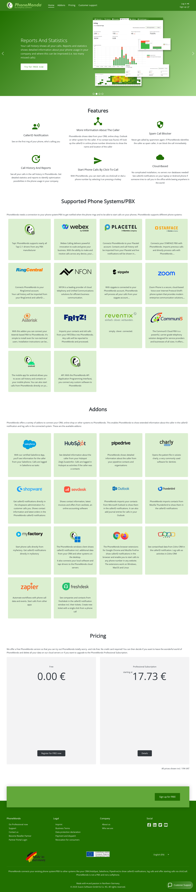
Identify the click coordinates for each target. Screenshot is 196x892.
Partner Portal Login (18, 839)
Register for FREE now (51, 753)
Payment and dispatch (65, 836)
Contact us (13, 832)
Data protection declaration (68, 832)
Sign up (183, 7)
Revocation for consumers (67, 839)
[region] (98, 53)
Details (145, 753)
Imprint (58, 824)
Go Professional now (18, 824)
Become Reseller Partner (20, 836)
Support (12, 828)
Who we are (107, 828)
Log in (184, 3)
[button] (3, 53)
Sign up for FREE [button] (167, 796)
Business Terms (62, 828)
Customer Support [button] (182, 885)
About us (106, 824)
